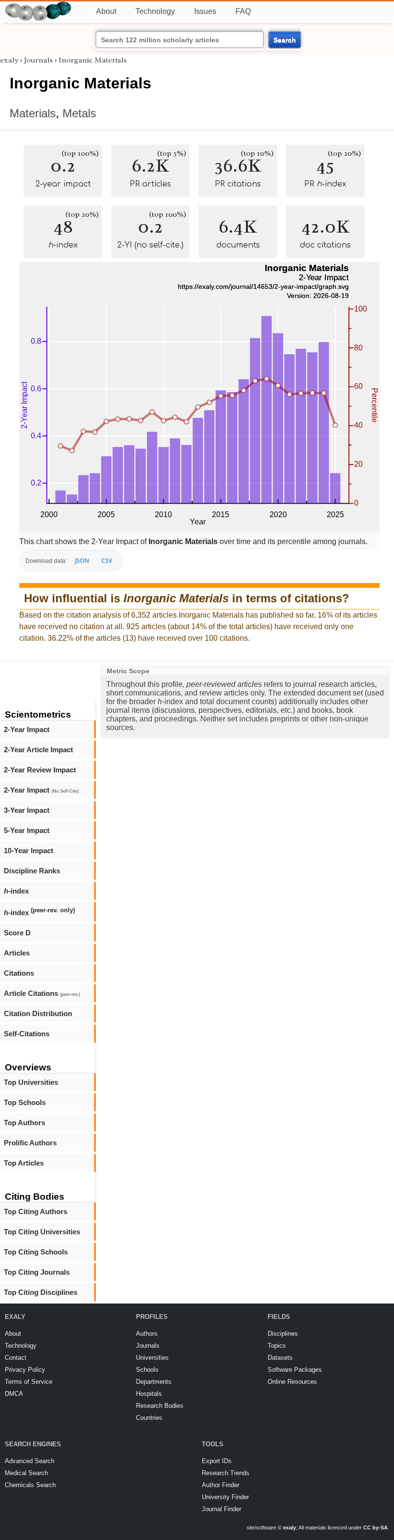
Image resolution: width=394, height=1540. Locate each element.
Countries (149, 1417)
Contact (15, 1357)
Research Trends (225, 1473)
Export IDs (217, 1461)
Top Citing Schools (36, 1252)
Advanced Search (29, 1461)
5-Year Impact (26, 830)
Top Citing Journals (37, 1272)
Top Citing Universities (42, 1232)
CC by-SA (375, 1527)
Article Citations (42, 993)
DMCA (14, 1393)
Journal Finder (221, 1509)
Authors (147, 1333)
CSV (106, 561)
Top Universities (31, 1082)
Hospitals (149, 1393)
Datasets (280, 1357)
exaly (9, 60)
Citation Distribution (38, 1013)
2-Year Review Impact (40, 770)
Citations (19, 973)
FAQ (243, 11)
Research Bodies (160, 1405)
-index (16, 891)
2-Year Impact (26, 729)
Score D (17, 933)
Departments (154, 1381)
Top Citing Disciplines (40, 1292)
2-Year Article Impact (38, 749)
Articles (17, 953)
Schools (147, 1369)
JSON (82, 561)
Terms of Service (28, 1381)
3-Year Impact (26, 810)
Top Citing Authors (35, 1211)
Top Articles (24, 1163)
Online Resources (292, 1381)
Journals (38, 60)
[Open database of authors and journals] (38, 5)
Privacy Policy (25, 1369)
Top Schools (25, 1102)
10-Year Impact (28, 850)
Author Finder (220, 1485)
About (106, 11)
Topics (277, 1345)
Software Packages (295, 1369)
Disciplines (283, 1333)
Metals (79, 113)
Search (284, 40)
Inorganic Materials (93, 60)
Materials (33, 113)
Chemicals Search (30, 1485)
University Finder (225, 1497)
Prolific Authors (30, 1143)
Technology (155, 11)
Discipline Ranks (32, 871)
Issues (205, 11)
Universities (152, 1357)
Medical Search (26, 1473)
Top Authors (24, 1122)
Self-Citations (26, 1034)
